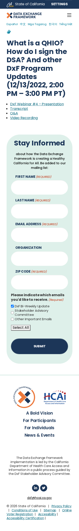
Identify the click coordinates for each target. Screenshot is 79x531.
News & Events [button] (40, 435)
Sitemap (50, 510)
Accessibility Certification (25, 518)
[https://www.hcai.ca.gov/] (55, 397)
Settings (59, 4)
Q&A (14, 113)
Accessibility (47, 514)
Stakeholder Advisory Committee (31, 312)
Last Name (32, 200)
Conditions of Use (25, 510)
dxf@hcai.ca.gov (39, 498)
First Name (33, 177)
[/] (24, 397)
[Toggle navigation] (69, 15)
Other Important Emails (33, 319)
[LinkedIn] (35, 487)
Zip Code (31, 271)
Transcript (19, 108)
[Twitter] (43, 487)
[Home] (24, 15)
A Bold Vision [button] (39, 413)
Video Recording (24, 117)
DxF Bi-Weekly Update (32, 306)
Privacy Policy (62, 506)
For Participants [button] (39, 421)
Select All (21, 327)
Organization (28, 248)
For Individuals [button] (39, 428)
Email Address (36, 224)
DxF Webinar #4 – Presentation (37, 104)
